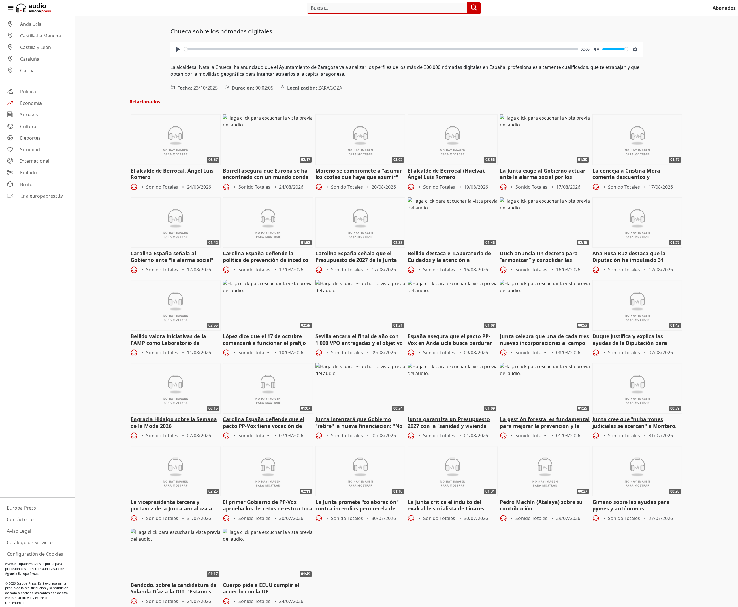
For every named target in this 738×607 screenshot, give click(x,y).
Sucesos (29, 115)
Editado (28, 173)
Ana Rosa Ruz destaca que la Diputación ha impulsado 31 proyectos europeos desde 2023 (632, 257)
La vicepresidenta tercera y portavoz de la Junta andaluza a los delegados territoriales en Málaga (171, 506)
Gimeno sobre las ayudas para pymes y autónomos (630, 505)
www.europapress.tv (21, 563)
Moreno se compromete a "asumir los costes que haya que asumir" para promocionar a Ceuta (358, 174)
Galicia (27, 70)
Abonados (724, 8)
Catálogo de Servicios (30, 542)
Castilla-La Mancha (40, 36)
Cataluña (29, 59)
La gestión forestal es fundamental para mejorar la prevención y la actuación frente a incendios (545, 423)
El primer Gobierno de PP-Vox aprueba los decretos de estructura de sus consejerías (267, 506)
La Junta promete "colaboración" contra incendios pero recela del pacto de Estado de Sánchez (357, 506)
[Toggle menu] (10, 8)
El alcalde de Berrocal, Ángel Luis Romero (172, 174)
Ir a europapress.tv (41, 196)
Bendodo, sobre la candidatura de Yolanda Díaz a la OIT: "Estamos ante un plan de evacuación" (173, 588)
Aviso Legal (19, 531)
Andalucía (31, 24)
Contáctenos (21, 519)
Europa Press (21, 508)
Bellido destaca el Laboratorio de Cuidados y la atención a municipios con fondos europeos (449, 257)
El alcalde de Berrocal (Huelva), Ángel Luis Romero (446, 174)
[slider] (381, 49)
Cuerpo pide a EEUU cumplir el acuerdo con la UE (261, 588)
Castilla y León (35, 47)
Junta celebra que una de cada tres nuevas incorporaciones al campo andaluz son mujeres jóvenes (544, 340)
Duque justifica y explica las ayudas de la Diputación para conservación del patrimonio (629, 340)
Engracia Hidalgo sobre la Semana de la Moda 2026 (174, 422)
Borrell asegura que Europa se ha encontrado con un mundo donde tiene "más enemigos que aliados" (266, 174)
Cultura (28, 126)
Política (28, 91)
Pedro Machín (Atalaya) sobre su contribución (541, 505)
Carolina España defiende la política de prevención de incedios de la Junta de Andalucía (265, 257)
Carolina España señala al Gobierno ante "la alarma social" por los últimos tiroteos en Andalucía (172, 257)
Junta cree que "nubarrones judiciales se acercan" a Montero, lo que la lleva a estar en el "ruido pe (634, 423)
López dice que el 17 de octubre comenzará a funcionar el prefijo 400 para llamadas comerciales (264, 340)
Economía (31, 103)
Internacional (34, 161)
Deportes (30, 138)
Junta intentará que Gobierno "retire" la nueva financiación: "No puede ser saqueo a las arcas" (358, 423)
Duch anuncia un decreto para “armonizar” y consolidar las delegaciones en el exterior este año (540, 257)
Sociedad (30, 149)
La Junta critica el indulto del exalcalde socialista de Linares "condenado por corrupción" (446, 506)
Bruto (26, 184)
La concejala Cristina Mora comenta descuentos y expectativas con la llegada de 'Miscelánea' (630, 174)
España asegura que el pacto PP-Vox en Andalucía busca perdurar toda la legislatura (450, 340)
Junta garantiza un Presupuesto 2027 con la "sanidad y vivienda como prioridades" (449, 423)
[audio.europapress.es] (41, 8)
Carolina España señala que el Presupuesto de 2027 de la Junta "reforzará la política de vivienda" (357, 257)
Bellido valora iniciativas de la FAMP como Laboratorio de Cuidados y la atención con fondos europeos (174, 340)
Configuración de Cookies (35, 554)
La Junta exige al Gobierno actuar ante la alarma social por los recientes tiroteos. (542, 174)
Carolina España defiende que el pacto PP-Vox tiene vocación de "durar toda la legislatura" (263, 423)
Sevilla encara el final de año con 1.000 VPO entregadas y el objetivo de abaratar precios (359, 340)
